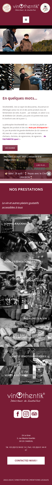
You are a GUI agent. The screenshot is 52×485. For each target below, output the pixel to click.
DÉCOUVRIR (10, 148)
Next (49, 164)
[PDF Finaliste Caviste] (7, 8)
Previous (2, 164)
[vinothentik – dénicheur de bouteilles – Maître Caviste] (26, 8)
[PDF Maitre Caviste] (45, 8)
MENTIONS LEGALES (39, 477)
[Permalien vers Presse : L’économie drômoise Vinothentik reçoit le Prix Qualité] (26, 165)
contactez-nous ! (26, 457)
